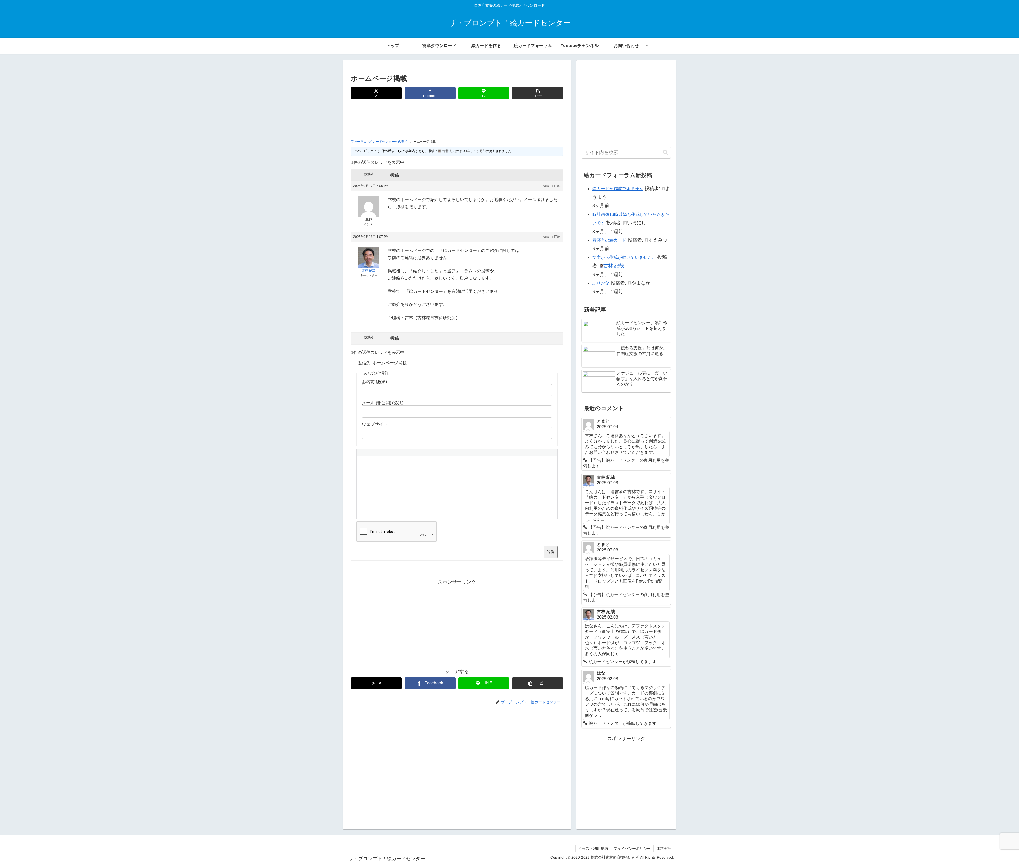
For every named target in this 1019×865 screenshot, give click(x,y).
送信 (550, 552)
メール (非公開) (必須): (383, 403)
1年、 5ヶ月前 (475, 151)
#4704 (556, 237)
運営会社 (663, 848)
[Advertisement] (457, 120)
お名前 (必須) (374, 381)
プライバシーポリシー (632, 848)
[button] (537, 93)
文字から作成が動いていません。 (624, 257)
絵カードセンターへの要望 (388, 141)
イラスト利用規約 (593, 848)
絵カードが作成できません (617, 188)
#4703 (556, 186)
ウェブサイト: (375, 424)
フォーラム (359, 141)
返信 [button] (546, 186)
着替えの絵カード (609, 240)
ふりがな (600, 283)
